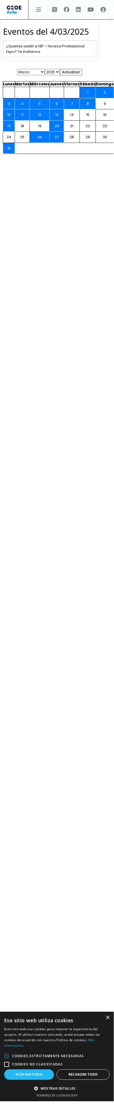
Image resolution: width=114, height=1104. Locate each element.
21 (71, 126)
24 (9, 137)
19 (39, 126)
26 (40, 137)
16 (105, 114)
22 (88, 126)
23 (105, 126)
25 (22, 137)
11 (22, 114)
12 (39, 114)
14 (72, 114)
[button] (6, 1056)
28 (72, 137)
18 (22, 126)
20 (57, 126)
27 (57, 137)
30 (105, 137)
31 (8, 148)
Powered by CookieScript (57, 1095)
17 (8, 126)
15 (87, 114)
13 (57, 114)
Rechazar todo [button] (83, 1074)
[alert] (57, 1056)
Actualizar (71, 72)
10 (8, 114)
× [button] (107, 1018)
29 (88, 137)
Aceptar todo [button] (29, 1074)
